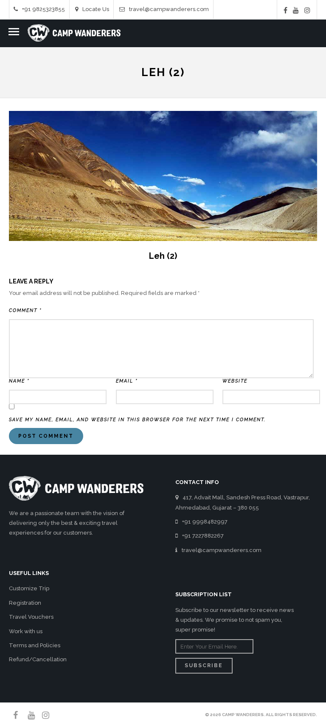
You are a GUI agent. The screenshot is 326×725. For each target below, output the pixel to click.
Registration (25, 603)
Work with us (25, 631)
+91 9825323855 (43, 9)
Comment (25, 310)
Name (19, 381)
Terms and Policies (34, 645)
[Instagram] (307, 10)
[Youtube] (296, 10)
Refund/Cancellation (38, 659)
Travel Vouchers (31, 617)
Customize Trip (29, 588)
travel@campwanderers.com (169, 9)
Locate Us (95, 9)
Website (234, 381)
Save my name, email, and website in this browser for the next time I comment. (137, 419)
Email (127, 381)
